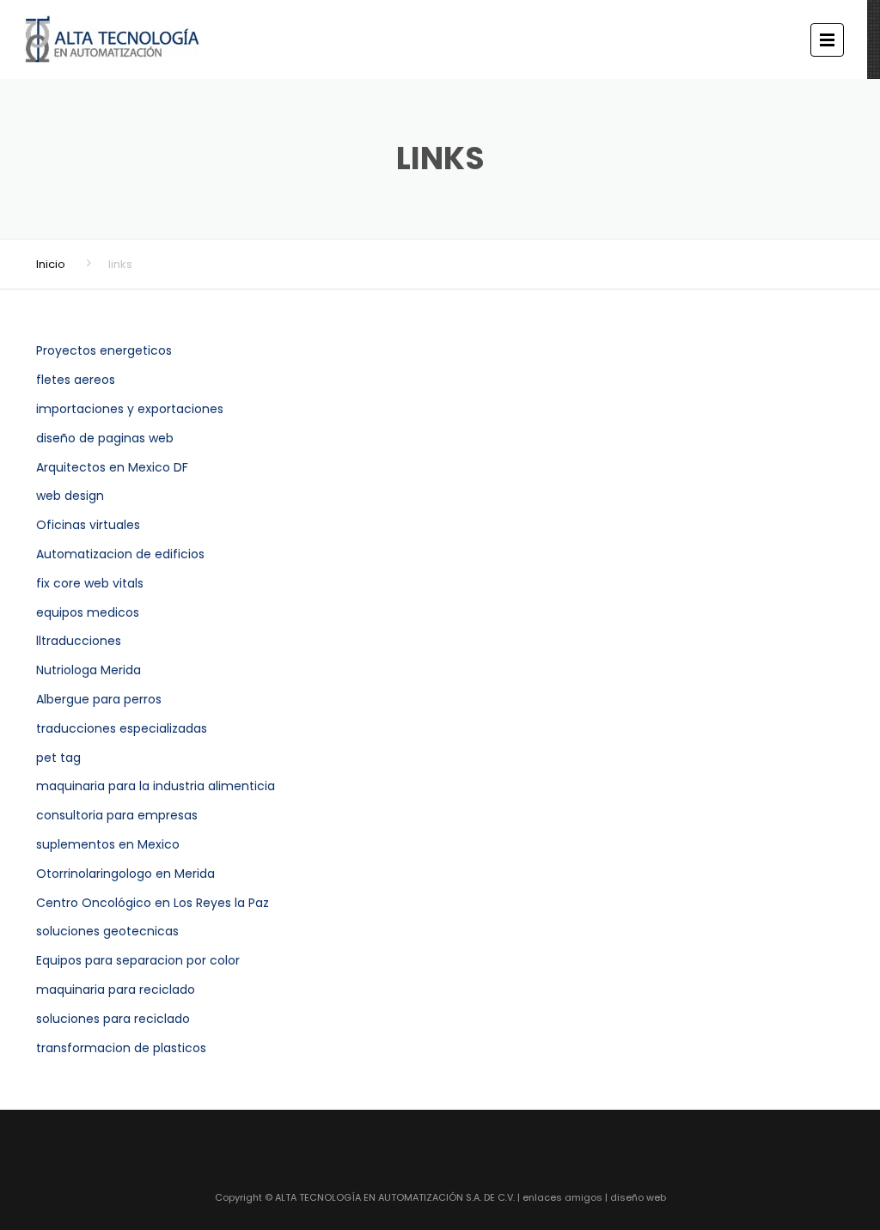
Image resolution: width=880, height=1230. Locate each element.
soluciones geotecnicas (107, 931)
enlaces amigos (562, 1197)
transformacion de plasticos (121, 1047)
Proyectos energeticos (104, 350)
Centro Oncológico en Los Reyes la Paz (152, 902)
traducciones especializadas (121, 728)
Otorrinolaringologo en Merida (125, 873)
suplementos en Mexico (108, 844)
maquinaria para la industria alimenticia (155, 786)
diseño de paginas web (105, 438)
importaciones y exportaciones (129, 408)
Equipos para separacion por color (138, 960)
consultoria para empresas (117, 815)
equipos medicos (87, 612)
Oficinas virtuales (88, 524)
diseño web (638, 1197)
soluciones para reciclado (113, 1018)
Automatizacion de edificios (120, 554)
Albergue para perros (99, 699)
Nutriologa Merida (88, 670)
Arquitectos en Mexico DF (112, 467)
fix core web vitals (90, 583)
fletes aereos (75, 379)
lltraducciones (78, 640)
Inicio (50, 264)
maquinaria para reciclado (115, 989)
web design (70, 495)
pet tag (58, 757)
